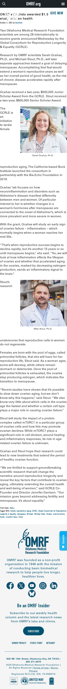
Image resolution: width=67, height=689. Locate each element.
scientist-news (12, 517)
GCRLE (34, 511)
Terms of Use (41, 667)
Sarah (2, 517)
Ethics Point (36, 643)
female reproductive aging (20, 511)
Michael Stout (39, 514)
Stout (21, 517)
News (12, 508)
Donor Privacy (19, 643)
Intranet (50, 643)
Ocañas (49, 514)
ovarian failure (59, 514)
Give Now (56, 14)
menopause (21, 514)
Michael (30, 514)
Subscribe (33, 631)
